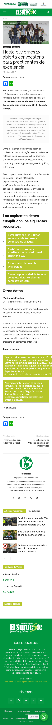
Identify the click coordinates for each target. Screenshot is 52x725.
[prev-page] (4, 558)
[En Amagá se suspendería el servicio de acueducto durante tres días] (10, 548)
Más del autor (34, 511)
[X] (32, 498)
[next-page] (9, 558)
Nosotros (8, 711)
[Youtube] (37, 498)
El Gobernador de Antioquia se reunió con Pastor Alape (38, 443)
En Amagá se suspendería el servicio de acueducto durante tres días (32, 548)
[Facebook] (14, 498)
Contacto (26, 714)
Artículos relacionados (14, 511)
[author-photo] (26, 470)
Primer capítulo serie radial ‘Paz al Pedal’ (12, 441)
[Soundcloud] (26, 498)
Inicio (5, 18)
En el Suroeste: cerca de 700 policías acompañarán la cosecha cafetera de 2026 (33, 521)
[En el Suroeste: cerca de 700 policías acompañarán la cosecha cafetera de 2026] (10, 521)
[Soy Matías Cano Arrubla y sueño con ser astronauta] (10, 535)
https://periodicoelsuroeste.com (26, 478)
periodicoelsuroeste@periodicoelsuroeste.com (26, 681)
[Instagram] (20, 498)
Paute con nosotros (22, 711)
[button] (4, 12)
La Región (15, 47)
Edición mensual (39, 711)
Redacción (26, 473)
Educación (7, 47)
